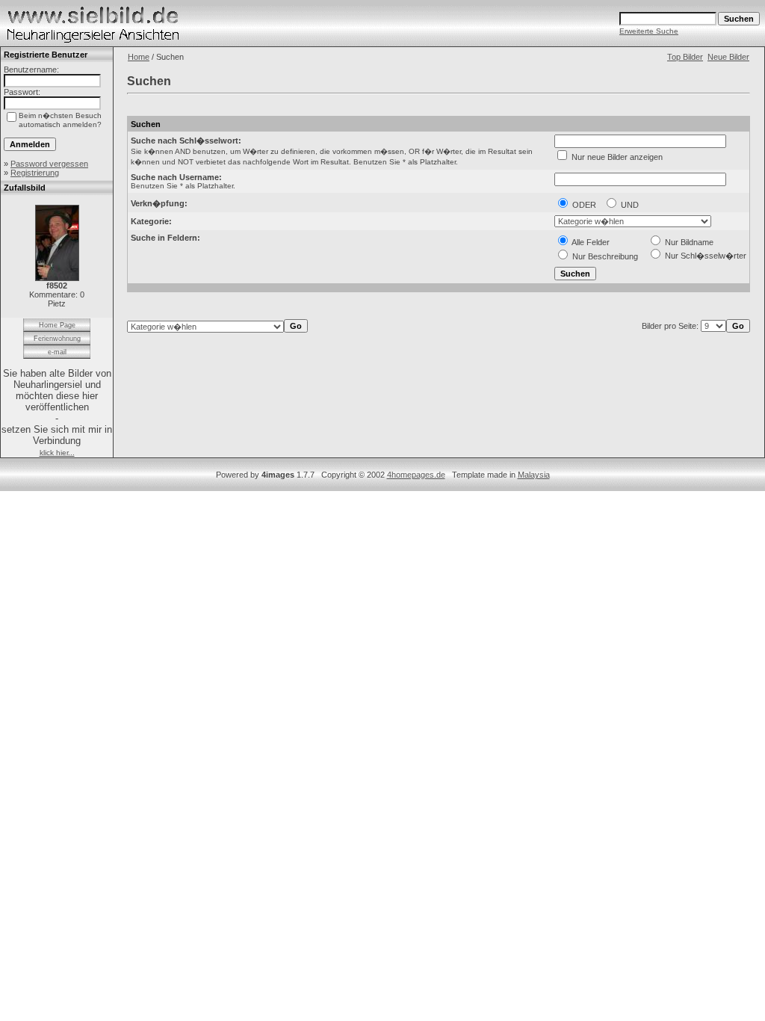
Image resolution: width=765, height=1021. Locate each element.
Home (138, 56)
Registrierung (34, 172)
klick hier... (57, 452)
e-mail (57, 352)
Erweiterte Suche (648, 31)
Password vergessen (49, 163)
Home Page (57, 325)
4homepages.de (416, 474)
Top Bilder (685, 56)
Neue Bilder (728, 56)
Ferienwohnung (57, 338)
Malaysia (534, 474)
